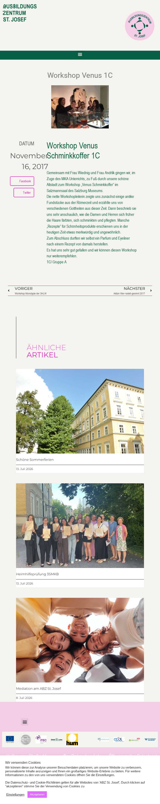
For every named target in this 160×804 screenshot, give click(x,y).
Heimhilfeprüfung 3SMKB (37, 574)
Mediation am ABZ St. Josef (38, 689)
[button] (80, 54)
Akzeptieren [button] (37, 794)
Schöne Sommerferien (35, 460)
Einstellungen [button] (15, 794)
